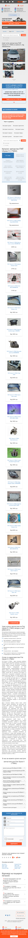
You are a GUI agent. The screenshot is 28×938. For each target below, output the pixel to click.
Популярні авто (20, 915)
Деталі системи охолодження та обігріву (8, 178)
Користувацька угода (22, 934)
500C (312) (4, 865)
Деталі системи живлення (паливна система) (20, 178)
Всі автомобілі (20, 912)
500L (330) (4, 867)
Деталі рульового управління (8, 172)
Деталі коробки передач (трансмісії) (8, 166)
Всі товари (8, 155)
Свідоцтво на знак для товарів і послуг (10, 89)
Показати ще (14, 622)
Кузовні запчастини (20, 918)
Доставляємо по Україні (10, 109)
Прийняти (14, 936)
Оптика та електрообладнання (8, 161)
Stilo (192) (17, 865)
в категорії (7, 37)
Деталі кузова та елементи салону (20, 155)
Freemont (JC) (18, 867)
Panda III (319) (18, 864)
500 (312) (4, 864)
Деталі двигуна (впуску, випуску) (20, 161)
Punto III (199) (5, 868)
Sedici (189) (17, 868)
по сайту (6, 40)
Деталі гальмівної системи (20, 172)
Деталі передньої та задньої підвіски (20, 166)
